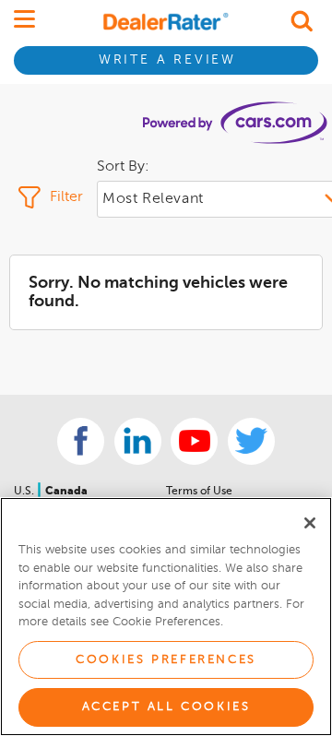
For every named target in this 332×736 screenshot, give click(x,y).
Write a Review (167, 59)
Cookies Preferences (165, 660)
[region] (166, 616)
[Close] (310, 523)
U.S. (25, 491)
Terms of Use (199, 491)
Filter (66, 197)
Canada (66, 491)
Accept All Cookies (166, 707)
